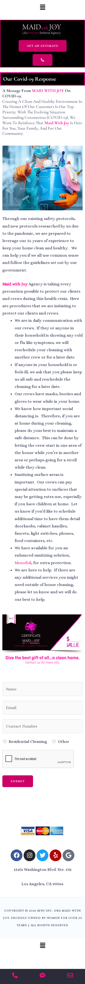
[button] (42, 7)
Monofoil (23, 562)
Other (63, 741)
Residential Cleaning (28, 741)
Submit (18, 781)
